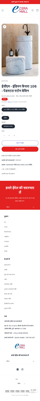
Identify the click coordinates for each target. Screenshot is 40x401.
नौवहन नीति (7, 299)
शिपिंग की (9, 101)
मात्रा (3, 131)
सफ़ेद (5, 118)
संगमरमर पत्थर (8, 126)
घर (5, 222)
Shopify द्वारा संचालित (24, 395)
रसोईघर (6, 236)
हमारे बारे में (7, 265)
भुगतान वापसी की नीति (10, 289)
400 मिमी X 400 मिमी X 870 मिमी (14, 109)
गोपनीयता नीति (8, 284)
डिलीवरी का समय (9, 303)
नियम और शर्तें (8, 294)
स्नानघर (6, 241)
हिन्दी (19, 383)
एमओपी (6, 246)
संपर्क (5, 251)
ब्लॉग (5, 279)
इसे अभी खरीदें (20, 149)
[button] (2, 10)
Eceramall (17, 395)
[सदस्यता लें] (33, 207)
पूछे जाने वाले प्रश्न (9, 274)
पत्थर (5, 227)
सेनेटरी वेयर (7, 232)
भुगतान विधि (7, 308)
